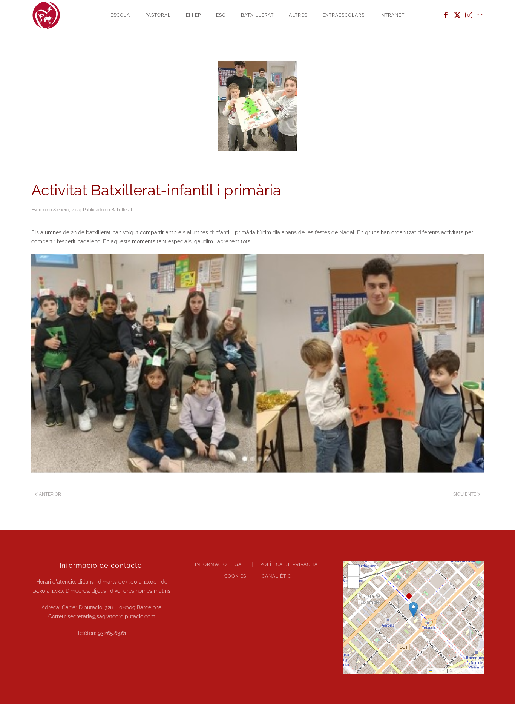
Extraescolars (343, 15)
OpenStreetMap (467, 670)
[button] (413, 609)
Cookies (235, 576)
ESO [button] (221, 15)
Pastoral (158, 15)
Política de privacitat (290, 564)
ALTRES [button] (298, 15)
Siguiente (464, 494)
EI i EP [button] (193, 15)
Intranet (392, 15)
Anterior (50, 494)
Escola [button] (120, 15)
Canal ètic (276, 576)
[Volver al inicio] (46, 15)
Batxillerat (121, 209)
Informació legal (220, 564)
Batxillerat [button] (257, 15)
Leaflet (439, 670)
